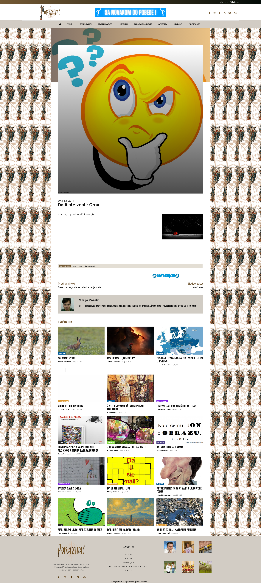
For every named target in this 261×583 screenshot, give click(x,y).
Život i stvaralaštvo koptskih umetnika (125, 407)
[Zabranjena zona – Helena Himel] (130, 430)
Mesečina (111, 442)
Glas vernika (112, 412)
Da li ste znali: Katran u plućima (176, 530)
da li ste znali (90, 266)
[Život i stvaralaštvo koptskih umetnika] (130, 389)
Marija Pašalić (89, 300)
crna (80, 266)
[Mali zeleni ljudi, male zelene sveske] (81, 512)
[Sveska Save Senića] (81, 471)
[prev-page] (59, 370)
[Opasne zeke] (81, 341)
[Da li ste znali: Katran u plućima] (179, 512)
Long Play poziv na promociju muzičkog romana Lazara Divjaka (78, 448)
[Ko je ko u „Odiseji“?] (130, 341)
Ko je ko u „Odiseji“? (121, 358)
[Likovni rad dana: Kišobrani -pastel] (179, 389)
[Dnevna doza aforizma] (179, 430)
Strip (60, 525)
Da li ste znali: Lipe (118, 488)
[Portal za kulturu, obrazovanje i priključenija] (50, 12)
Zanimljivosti (63, 401)
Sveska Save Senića (69, 488)
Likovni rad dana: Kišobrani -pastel (178, 406)
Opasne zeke (66, 358)
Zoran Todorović (64, 362)
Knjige (61, 442)
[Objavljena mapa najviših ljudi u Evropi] (179, 341)
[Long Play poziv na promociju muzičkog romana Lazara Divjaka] (81, 430)
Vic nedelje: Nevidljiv (70, 406)
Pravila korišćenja (141, 582)
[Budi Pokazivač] (170, 567)
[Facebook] (209, 13)
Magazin (62, 353)
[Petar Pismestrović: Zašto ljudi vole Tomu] (179, 471)
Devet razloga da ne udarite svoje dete (79, 287)
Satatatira (160, 442)
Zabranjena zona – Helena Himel (126, 447)
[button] (235, 13)
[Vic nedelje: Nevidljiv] (81, 389)
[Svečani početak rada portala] (188, 567)
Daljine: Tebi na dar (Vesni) (123, 530)
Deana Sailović (162, 451)
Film (109, 353)
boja (74, 266)
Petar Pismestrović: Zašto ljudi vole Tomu (179, 490)
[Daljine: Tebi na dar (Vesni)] (130, 512)
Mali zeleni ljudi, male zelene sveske (80, 530)
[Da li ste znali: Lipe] (130, 471)
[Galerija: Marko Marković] (205, 567)
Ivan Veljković (63, 533)
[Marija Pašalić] (68, 304)
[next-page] (64, 370)
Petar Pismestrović (163, 495)
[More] (133, 275)
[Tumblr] (219, 13)
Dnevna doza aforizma (169, 447)
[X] (224, 13)
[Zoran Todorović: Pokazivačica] (205, 547)
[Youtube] (230, 13)
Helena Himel (112, 451)
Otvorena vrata (162, 401)
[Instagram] (214, 13)
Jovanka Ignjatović (163, 409)
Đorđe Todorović (64, 409)
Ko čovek (198, 287)
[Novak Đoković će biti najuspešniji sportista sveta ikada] (170, 547)
